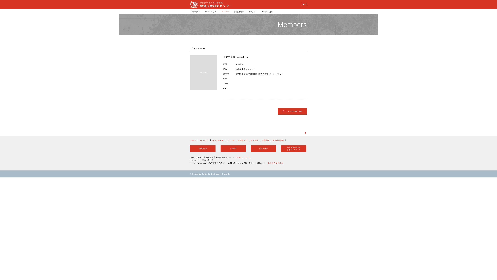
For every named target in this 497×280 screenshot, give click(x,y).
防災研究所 (263, 149)
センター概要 (210, 12)
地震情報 (265, 140)
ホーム (193, 140)
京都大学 (233, 149)
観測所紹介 (239, 12)
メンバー (225, 12)
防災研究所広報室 (275, 163)
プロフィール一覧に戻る (292, 111)
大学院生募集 (267, 12)
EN (304, 4)
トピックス (195, 12)
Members (292, 24)
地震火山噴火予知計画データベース (293, 149)
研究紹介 (253, 12)
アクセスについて (242, 157)
